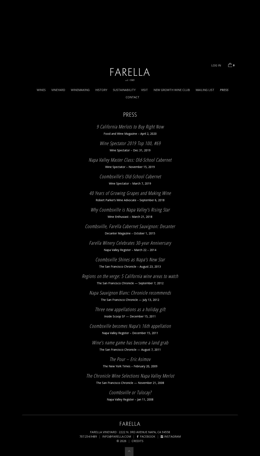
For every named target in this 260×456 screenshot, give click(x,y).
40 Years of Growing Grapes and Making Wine (130, 193)
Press (224, 90)
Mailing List (205, 90)
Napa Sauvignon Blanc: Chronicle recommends (130, 292)
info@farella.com (116, 436)
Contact (132, 97)
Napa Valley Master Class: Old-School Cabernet (130, 159)
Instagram (172, 436)
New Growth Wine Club (172, 90)
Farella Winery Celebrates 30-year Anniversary (130, 242)
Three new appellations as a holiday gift (130, 309)
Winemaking (80, 90)
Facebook (147, 436)
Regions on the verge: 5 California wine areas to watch (130, 276)
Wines (41, 90)
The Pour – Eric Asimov (130, 359)
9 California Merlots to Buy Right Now (130, 126)
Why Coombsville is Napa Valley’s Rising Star (130, 209)
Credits (137, 441)
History (101, 90)
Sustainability (124, 90)
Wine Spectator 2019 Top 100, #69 (130, 143)
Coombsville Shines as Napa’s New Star (130, 259)
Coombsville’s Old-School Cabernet (130, 176)
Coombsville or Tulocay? (130, 392)
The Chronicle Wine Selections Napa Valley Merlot (130, 375)
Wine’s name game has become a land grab (130, 342)
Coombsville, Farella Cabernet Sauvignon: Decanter (130, 226)
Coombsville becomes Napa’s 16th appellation (130, 326)
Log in (216, 65)
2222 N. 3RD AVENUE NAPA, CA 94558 (144, 432)
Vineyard (58, 90)
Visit (144, 90)
